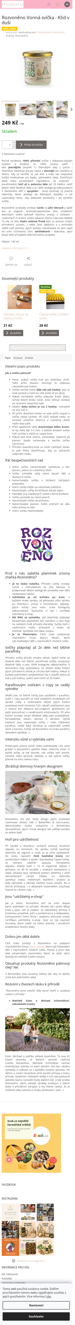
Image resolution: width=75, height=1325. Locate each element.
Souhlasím (36, 1316)
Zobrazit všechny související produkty (37, 347)
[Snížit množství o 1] (14, 147)
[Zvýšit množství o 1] (14, 143)
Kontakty (7, 1278)
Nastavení (36, 1305)
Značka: (17, 35)
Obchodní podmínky (13, 1283)
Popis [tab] (8, 357)
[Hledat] (48, 4)
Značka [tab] (29, 357)
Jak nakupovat (10, 1274)
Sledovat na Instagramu (30, 1260)
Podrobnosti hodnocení (51, 32)
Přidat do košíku (33, 144)
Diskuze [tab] (17, 357)
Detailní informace (12, 248)
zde (48, 1296)
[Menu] (67, 4)
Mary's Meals (36, 946)
